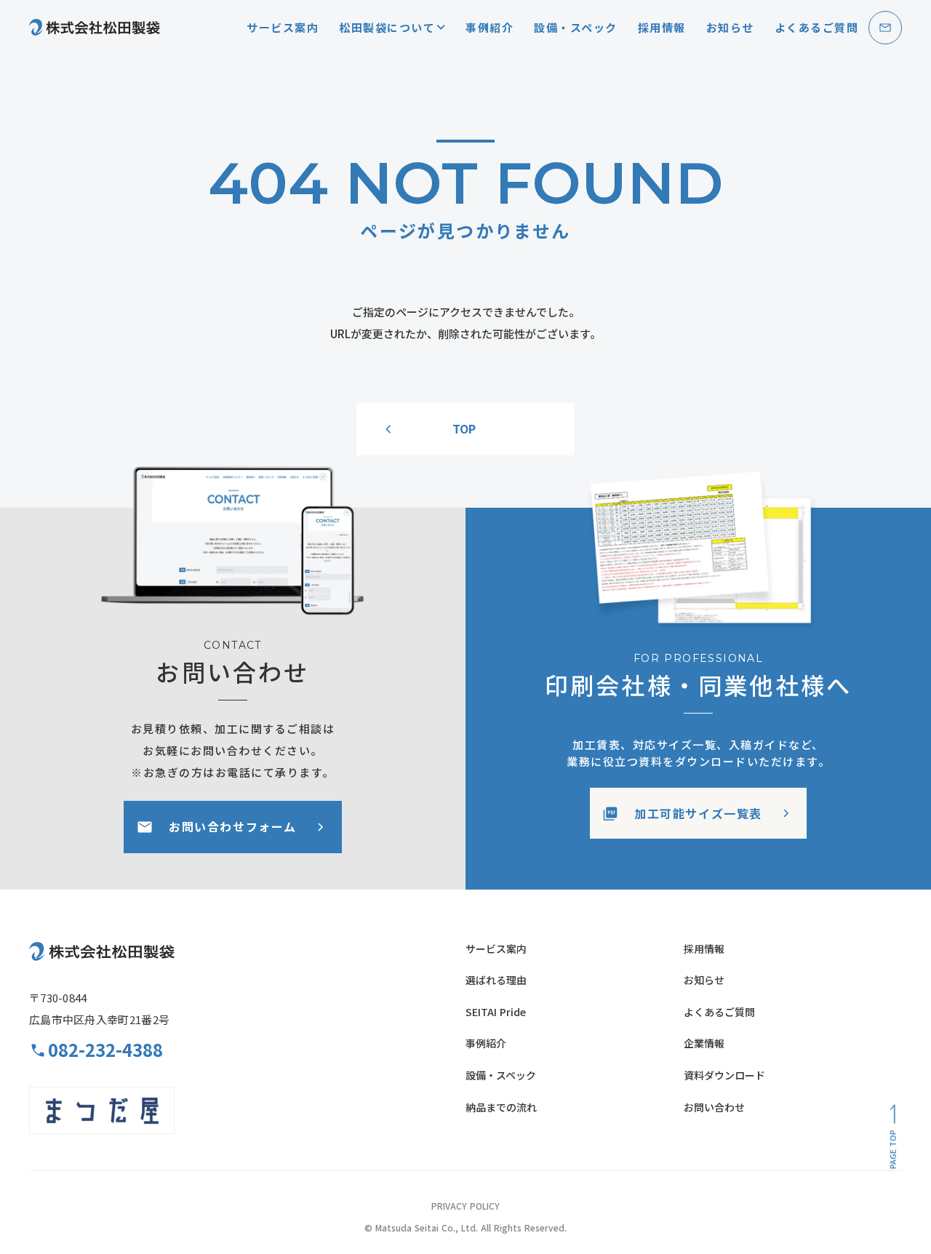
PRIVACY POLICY (465, 1206)
